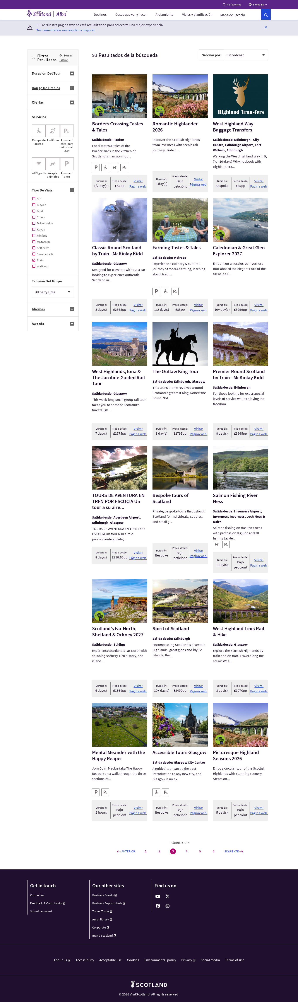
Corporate (99, 927)
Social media (210, 960)
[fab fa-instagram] (167, 906)
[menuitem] (100, 14)
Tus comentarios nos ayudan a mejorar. (66, 30)
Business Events (103, 895)
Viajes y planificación (197, 14)
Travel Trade (100, 911)
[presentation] (39, 139)
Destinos (100, 14)
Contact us (37, 895)
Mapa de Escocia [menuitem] (232, 15)
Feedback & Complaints (46, 903)
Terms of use (234, 960)
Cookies (133, 960)
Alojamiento (164, 14)
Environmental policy (160, 960)
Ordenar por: (211, 55)
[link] (266, 14)
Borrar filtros (66, 57)
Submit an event (41, 911)
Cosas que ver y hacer (131, 14)
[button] (266, 27)
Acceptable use (110, 960)
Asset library (100, 919)
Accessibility (85, 960)
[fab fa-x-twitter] (167, 896)
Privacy (186, 960)
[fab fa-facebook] (157, 906)
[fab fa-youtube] (157, 896)
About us (60, 960)
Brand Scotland (102, 935)
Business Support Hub (107, 903)
